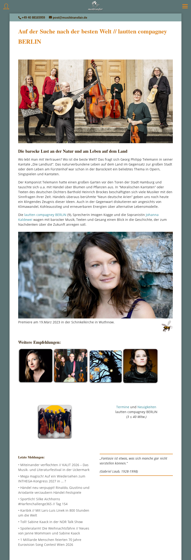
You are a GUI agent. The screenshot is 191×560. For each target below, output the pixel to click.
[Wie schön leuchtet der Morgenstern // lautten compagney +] (105, 381)
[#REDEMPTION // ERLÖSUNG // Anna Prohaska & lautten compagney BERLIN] (140, 381)
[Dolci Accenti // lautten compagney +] (35, 381)
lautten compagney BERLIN (45, 214)
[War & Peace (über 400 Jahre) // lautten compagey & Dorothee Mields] (70, 381)
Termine (122, 407)
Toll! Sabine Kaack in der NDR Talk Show (51, 522)
